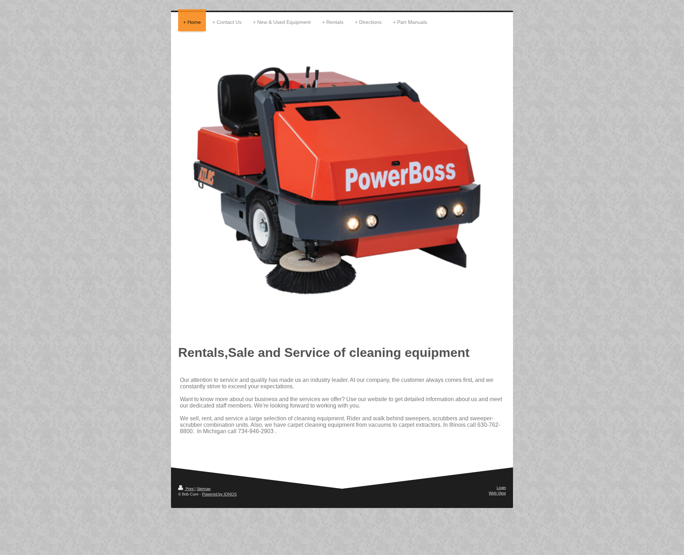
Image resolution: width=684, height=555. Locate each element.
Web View (497, 493)
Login (501, 488)
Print (190, 489)
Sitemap (204, 489)
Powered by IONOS (219, 494)
